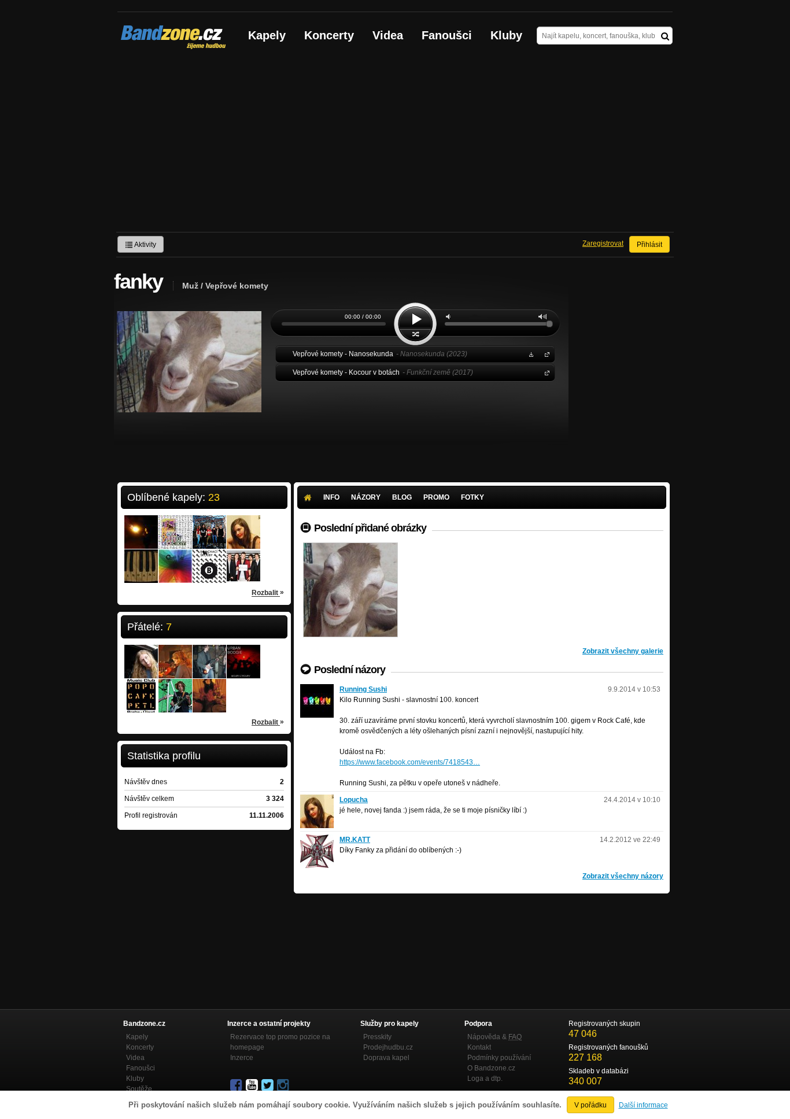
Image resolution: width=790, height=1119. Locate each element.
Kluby (506, 35)
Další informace (643, 1105)
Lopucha (353, 800)
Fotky (472, 497)
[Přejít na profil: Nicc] (141, 524)
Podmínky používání (499, 1058)
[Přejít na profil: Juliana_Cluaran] (175, 654)
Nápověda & (494, 1037)
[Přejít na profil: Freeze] (175, 688)
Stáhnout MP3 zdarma (529, 353)
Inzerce (241, 1058)
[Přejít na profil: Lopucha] (243, 524)
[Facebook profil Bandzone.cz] (237, 1085)
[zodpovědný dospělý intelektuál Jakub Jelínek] (350, 590)
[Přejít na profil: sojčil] (243, 654)
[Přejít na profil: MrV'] (175, 524)
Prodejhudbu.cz (388, 1047)
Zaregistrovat (602, 243)
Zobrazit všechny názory (622, 876)
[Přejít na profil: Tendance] (141, 558)
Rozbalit (268, 592)
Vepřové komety (544, 353)
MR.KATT (354, 840)
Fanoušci (447, 35)
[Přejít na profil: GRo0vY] (209, 688)
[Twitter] (268, 1085)
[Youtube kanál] (253, 1085)
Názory (366, 497)
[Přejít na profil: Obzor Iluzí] (175, 558)
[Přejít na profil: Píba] (141, 650)
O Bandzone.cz (491, 1068)
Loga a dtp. (485, 1078)
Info (331, 497)
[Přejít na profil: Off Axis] (243, 558)
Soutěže (139, 1089)
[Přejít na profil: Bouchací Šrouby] (209, 558)
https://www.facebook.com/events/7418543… (409, 762)
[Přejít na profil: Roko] (141, 684)
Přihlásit (649, 245)
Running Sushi (363, 689)
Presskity (377, 1037)
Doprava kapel (386, 1058)
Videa (387, 35)
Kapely (267, 35)
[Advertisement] (395, 145)
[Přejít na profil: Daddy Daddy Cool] (209, 654)
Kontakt (479, 1047)
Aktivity (144, 245)
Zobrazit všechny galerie (622, 651)
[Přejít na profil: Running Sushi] (317, 689)
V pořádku (590, 1105)
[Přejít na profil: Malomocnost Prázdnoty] (209, 524)
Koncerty (329, 35)
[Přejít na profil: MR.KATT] (317, 839)
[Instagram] (284, 1085)
